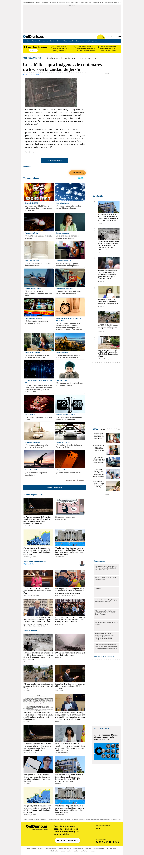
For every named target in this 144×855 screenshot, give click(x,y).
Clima (65, 41)
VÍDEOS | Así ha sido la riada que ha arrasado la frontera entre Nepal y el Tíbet (38, 686)
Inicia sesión (110, 37)
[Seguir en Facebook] (102, 842)
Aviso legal (88, 848)
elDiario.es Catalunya (104, 359)
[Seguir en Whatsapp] (116, 842)
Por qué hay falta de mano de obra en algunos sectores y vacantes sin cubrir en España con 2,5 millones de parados (37, 551)
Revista (69, 851)
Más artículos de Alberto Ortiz (35, 561)
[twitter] (26, 152)
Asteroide (110, 2)
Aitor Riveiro (41, 626)
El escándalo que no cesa (65, 517)
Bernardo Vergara (60, 519)
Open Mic (98, 588)
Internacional (35, 41)
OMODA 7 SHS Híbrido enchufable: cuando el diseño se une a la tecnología (99, 459)
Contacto (63, 851)
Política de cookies (53, 851)
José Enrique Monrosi (70, 595)
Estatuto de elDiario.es (101, 728)
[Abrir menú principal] (120, 36)
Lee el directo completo (54, 160)
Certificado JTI (84, 851)
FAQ (107, 848)
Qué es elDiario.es (31, 848)
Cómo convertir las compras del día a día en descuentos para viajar (98, 484)
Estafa (115, 2)
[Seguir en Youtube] (110, 842)
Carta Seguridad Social (54, 819)
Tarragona (102, 2)
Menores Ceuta (44, 2)
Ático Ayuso (62, 2)
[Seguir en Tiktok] (113, 842)
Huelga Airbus (88, 2)
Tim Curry (68, 2)
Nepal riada (37, 2)
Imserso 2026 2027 (44, 819)
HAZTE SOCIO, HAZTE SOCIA (67, 841)
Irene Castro (33, 626)
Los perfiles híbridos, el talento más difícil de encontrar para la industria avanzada (98, 473)
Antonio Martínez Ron (30, 526)
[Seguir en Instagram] (107, 842)
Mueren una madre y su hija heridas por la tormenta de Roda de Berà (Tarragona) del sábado (108, 353)
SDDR (72, 819)
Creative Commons (78, 848)
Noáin (76, 2)
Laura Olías (27, 557)
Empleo (72, 2)
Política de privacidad (98, 848)
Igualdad (71, 41)
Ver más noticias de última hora (104, 656)
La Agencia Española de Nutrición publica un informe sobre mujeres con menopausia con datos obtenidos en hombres (37, 520)
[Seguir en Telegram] (104, 842)
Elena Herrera (36, 624)
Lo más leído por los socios (33, 495)
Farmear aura (63, 819)
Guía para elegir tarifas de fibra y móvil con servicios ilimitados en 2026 (98, 435)
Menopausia (81, 2)
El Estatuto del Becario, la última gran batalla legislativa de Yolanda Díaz (37, 590)
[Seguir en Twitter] (100, 842)
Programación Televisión (105, 819)
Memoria (76, 819)
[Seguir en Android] (97, 828)
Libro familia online (95, 819)
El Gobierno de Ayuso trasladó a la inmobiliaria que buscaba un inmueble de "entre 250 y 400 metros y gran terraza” (108, 217)
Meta (50, 2)
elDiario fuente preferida (84, 819)
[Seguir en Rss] (118, 842)
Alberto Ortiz (27, 595)
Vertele (88, 41)
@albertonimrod (30, 564)
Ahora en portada (30, 631)
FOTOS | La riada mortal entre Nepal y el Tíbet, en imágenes (70, 654)
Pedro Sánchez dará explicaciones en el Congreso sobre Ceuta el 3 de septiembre (70, 686)
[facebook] (30, 152)
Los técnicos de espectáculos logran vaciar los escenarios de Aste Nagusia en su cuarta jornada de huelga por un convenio (106, 647)
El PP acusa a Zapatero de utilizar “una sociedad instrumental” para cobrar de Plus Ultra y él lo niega (37, 619)
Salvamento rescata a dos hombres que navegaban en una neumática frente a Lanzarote (105, 612)
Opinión (52, 41)
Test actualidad (114, 819)
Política (26, 41)
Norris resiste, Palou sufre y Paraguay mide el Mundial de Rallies (106, 600)
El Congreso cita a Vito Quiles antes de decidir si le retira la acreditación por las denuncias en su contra (70, 590)
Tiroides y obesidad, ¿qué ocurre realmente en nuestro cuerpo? (99, 447)
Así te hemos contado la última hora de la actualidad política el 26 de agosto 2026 (108, 302)
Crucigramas (36, 819)
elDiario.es (58, 657)
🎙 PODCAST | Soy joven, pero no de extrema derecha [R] (105, 578)
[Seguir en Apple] (99, 828)
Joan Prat (120, 2)
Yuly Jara (33, 557)
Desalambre (80, 41)
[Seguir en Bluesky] (97, 842)
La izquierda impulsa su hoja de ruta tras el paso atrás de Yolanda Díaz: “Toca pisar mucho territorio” (70, 619)
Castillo (68, 819)
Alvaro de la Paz (95, 2)
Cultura (59, 41)
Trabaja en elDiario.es (51, 848)
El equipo (40, 848)
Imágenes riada (55, 2)
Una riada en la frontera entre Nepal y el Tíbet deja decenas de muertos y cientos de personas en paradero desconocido (38, 656)
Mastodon (92, 851)
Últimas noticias (99, 561)
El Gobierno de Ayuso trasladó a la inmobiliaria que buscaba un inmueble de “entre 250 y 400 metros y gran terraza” (69, 778)
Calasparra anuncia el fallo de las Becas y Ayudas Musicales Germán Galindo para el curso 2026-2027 (106, 568)
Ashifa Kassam (59, 557)
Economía (45, 41)
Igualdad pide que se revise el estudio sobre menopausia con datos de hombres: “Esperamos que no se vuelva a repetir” (70, 746)
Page (106, 2)
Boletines (75, 851)
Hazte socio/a (100, 37)
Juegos (94, 41)
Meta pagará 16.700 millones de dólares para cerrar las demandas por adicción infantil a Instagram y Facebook (38, 778)
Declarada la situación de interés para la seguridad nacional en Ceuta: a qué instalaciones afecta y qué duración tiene (38, 715)
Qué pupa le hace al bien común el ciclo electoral (106, 623)
